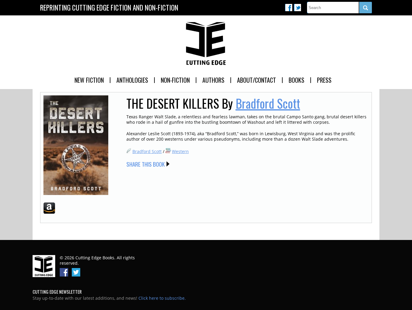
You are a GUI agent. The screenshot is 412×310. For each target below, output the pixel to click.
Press (324, 80)
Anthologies (132, 80)
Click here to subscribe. (162, 298)
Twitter (297, 7)
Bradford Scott (268, 103)
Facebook (288, 7)
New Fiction (89, 80)
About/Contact (256, 80)
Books (296, 80)
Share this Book (145, 164)
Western (180, 151)
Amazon (49, 208)
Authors (213, 80)
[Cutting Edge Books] (206, 44)
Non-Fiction (175, 80)
